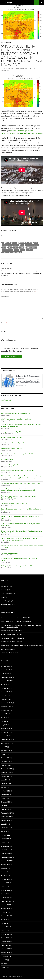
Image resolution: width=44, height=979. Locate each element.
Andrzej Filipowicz (22, 68)
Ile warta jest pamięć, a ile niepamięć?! (13, 443)
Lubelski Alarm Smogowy (11, 245)
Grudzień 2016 (5, 938)
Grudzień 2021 (5, 732)
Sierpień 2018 (5, 864)
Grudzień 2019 (5, 805)
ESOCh (8, 242)
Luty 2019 (4, 842)
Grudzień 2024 (5, 670)
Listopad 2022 (5, 699)
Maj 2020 (4, 787)
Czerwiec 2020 (6, 783)
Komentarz (5, 296)
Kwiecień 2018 (6, 879)
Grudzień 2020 (5, 761)
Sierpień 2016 (5, 952)
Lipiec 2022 (4, 714)
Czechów (4, 590)
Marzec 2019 (5, 839)
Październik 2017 (6, 901)
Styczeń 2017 (5, 934)
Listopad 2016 (5, 941)
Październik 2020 (6, 769)
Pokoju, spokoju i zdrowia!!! (9, 553)
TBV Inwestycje (7, 250)
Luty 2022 (4, 725)
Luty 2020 (4, 798)
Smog (22, 247)
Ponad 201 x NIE (6, 262)
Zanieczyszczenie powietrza (12, 252)
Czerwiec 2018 (6, 872)
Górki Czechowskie (25, 242)
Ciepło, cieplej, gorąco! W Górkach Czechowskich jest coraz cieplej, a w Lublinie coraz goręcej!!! (20, 539)
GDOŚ (14, 242)
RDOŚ (15, 247)
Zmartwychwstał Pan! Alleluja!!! (11, 448)
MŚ (22, 245)
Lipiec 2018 (4, 868)
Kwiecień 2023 (6, 688)
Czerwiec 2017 (6, 916)
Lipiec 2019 (4, 824)
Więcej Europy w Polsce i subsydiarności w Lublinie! (17, 470)
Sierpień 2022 (5, 710)
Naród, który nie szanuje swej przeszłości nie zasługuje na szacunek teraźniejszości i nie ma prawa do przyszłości (19, 489)
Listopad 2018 (5, 853)
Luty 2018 (4, 886)
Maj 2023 (4, 684)
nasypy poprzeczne (32, 245)
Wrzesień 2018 (6, 861)
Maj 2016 (4, 960)
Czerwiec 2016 (6, 956)
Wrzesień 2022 (6, 706)
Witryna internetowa (8, 340)
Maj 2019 (4, 831)
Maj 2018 (4, 875)
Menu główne (41, 2)
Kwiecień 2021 (6, 750)
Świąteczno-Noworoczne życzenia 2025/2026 (15, 413)
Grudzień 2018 (5, 850)
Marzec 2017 (5, 927)
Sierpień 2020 (5, 776)
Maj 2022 (4, 717)
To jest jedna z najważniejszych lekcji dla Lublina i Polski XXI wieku (22, 454)
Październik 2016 (6, 945)
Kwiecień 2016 (6, 963)
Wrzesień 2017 (6, 905)
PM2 (10, 247)
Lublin (3, 597)
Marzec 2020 (5, 794)
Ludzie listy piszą (6, 601)
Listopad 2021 (5, 736)
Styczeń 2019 (5, 846)
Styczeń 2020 (5, 802)
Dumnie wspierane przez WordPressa (11, 976)
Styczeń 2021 (5, 758)
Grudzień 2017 (5, 894)
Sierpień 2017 (5, 908)
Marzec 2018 (5, 883)
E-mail (4, 331)
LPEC (35, 242)
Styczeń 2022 (5, 728)
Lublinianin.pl (6, 2)
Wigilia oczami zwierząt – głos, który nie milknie (16, 419)
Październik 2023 (6, 677)
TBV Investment (31, 247)
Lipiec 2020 (4, 780)
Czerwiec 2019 (6, 828)
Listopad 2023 (5, 673)
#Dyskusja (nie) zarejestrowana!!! (11, 437)
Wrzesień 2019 (6, 816)
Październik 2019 (6, 813)
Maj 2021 (4, 747)
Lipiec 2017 (4, 912)
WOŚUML (29, 250)
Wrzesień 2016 (6, 949)
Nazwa (4, 323)
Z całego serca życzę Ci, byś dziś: (11, 432)
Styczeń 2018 (5, 890)
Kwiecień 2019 (6, 835)
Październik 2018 (6, 857)
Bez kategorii (6, 42)
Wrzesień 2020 (6, 772)
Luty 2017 (4, 930)
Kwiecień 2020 (6, 791)
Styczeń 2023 (5, 692)
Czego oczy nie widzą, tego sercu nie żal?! (14, 503)
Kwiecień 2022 (6, 721)
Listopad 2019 (5, 809)
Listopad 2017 (5, 897)
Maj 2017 (4, 919)
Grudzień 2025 (5, 666)
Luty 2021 (4, 754)
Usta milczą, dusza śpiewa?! (9, 465)
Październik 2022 (6, 703)
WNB (22, 250)
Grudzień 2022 (5, 695)
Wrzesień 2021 (6, 743)
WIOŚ (16, 250)
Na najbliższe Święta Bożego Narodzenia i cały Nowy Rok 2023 (20, 483)
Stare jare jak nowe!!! (8, 459)
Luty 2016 (4, 967)
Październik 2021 (6, 739)
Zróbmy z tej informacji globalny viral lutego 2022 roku (18, 566)
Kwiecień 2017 (6, 923)
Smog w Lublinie (6, 604)
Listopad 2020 (5, 765)
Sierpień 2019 (5, 820)
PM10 (4, 247)
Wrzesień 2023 (6, 681)
